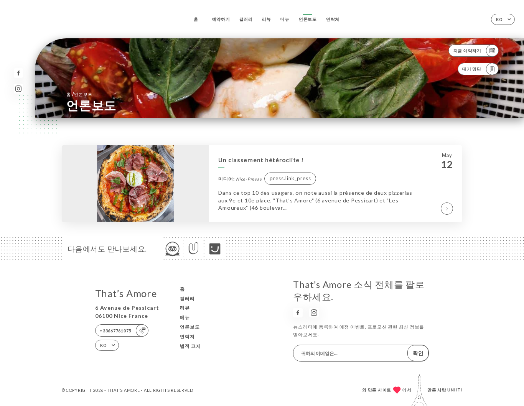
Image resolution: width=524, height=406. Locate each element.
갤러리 (246, 18)
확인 (418, 353)
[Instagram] (18, 89)
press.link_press (290, 178)
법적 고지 (190, 346)
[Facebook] (18, 73)
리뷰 (266, 18)
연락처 (332, 18)
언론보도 (308, 18)
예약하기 (221, 18)
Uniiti (454, 389)
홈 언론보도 (79, 94)
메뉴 (285, 18)
